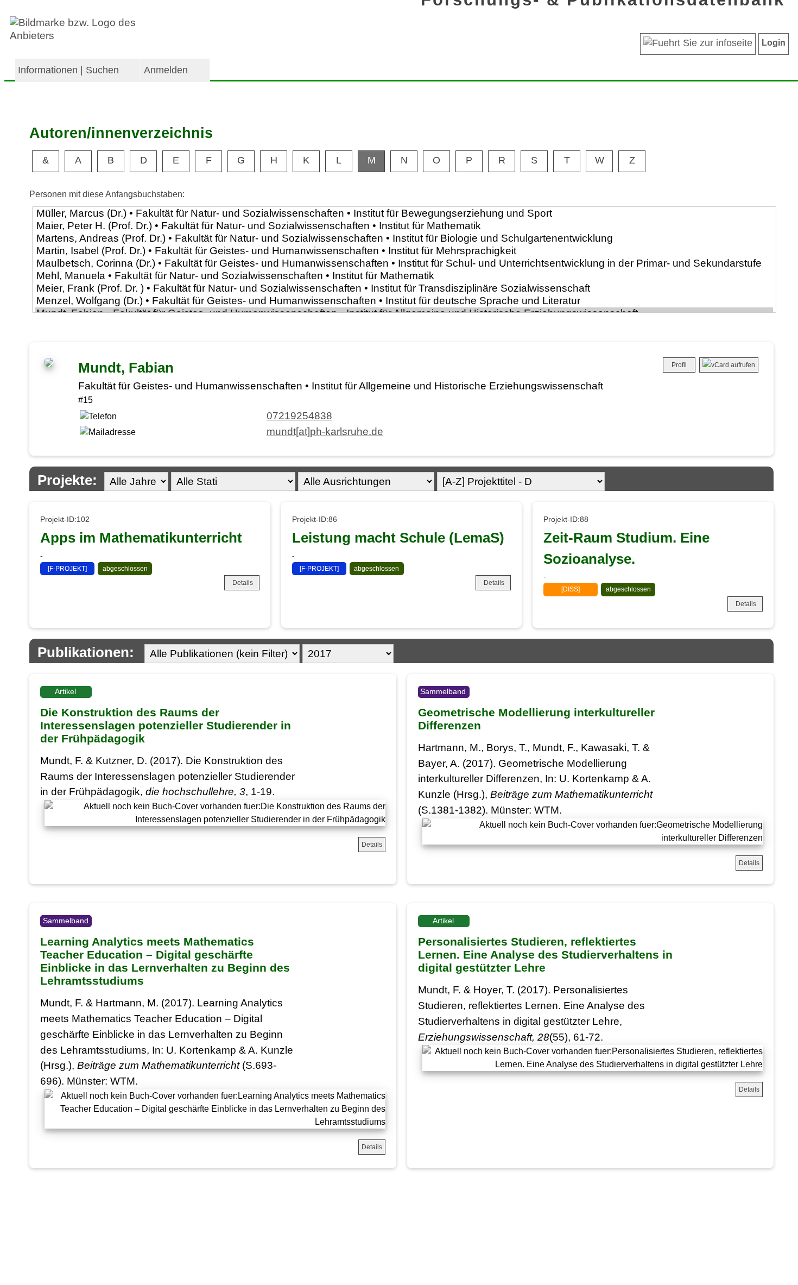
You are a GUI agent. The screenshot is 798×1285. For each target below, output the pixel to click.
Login (774, 42)
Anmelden (166, 70)
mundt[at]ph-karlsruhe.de (325, 431)
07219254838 (299, 415)
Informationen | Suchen (68, 70)
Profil (679, 365)
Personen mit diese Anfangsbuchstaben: (107, 194)
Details (242, 583)
